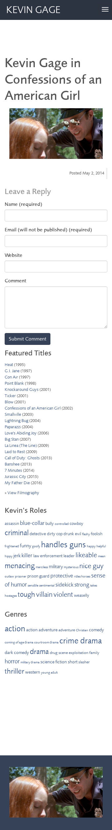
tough (26, 594)
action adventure (42, 630)
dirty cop (55, 533)
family (94, 653)
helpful (101, 546)
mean (101, 556)
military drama (30, 662)
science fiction (53, 662)
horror (12, 661)
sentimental (46, 585)
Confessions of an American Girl (33, 408)
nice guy (91, 566)
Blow (9, 402)
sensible (33, 585)
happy (91, 546)
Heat (9, 364)
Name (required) (23, 204)
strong (81, 584)
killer (26, 555)
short (72, 662)
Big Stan (12, 439)
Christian (82, 630)
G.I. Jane (12, 371)
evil (78, 533)
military (56, 566)
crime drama (80, 640)
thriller (14, 671)
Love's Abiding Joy (21, 433)
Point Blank (14, 383)
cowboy (76, 523)
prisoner (20, 576)
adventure (66, 630)
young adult (49, 672)
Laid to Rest (15, 451)
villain (44, 595)
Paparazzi (13, 426)
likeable (86, 555)
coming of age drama (19, 642)
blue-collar (32, 523)
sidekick (64, 585)
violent (63, 595)
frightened (12, 546)
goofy (36, 546)
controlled (62, 524)
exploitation (78, 653)
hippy (8, 556)
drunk (68, 533)
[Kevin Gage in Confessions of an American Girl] (56, 134)
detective (38, 533)
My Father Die (17, 482)
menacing (20, 565)
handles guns (63, 544)
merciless (42, 567)
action (15, 628)
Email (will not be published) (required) (48, 230)
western (32, 672)
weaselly (81, 595)
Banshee (12, 464)
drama (39, 651)
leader (69, 556)
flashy (86, 534)
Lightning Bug (16, 420)
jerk (17, 556)
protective (61, 576)
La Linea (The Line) (21, 445)
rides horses (82, 576)
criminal (17, 532)
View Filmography (23, 492)
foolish (96, 533)
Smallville (13, 414)
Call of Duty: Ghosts (22, 458)
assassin (12, 523)
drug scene (59, 653)
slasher (84, 662)
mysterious (71, 567)
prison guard (38, 576)
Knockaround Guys (22, 389)
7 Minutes (13, 470)
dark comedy (17, 652)
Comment (15, 281)
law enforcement (48, 556)
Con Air (11, 377)
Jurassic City (15, 476)
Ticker (10, 395)
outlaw (9, 576)
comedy (96, 630)
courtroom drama (46, 642)
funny (25, 546)
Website (13, 255)
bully (49, 523)
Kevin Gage (33, 10)
